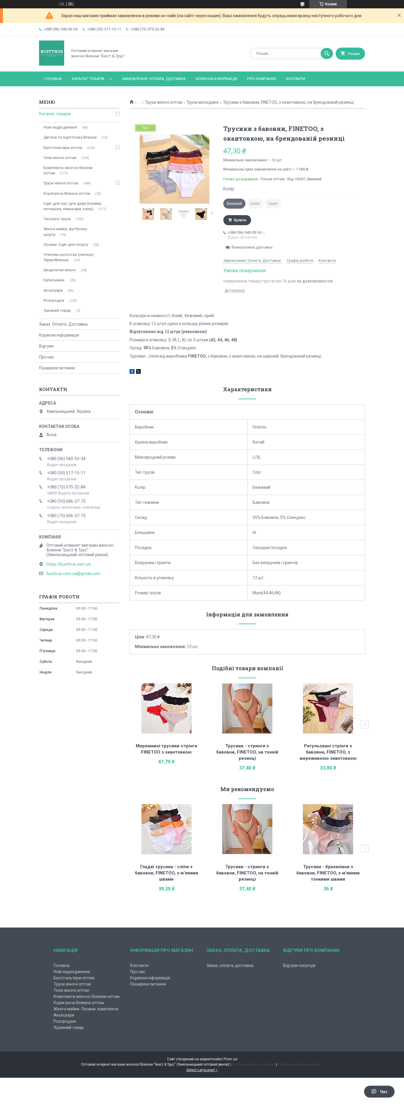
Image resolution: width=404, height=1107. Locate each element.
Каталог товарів (88, 79)
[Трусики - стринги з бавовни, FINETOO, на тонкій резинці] (247, 708)
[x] (138, 372)
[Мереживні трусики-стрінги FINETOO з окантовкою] (166, 708)
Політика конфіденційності (300, 1064)
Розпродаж (53, 300)
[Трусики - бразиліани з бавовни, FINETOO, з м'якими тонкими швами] (328, 829)
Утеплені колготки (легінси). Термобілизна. (68, 257)
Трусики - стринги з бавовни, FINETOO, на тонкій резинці (247, 752)
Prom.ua (230, 1059)
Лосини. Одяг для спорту (65, 244)
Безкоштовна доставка (252, 247)
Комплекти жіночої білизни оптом (68, 170)
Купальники (53, 280)
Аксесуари (53, 290)
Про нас (46, 357)
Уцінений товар (57, 310)
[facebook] (132, 372)
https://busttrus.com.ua (68, 564)
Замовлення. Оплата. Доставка (154, 79)
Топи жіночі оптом (59, 157)
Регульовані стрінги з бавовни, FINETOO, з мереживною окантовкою (328, 752)
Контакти (295, 79)
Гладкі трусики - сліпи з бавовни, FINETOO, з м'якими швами (167, 873)
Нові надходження (60, 127)
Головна (53, 79)
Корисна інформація (216, 79)
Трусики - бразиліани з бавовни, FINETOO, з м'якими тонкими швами (328, 873)
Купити (240, 220)
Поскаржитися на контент (253, 1064)
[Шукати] (327, 53)
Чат (383, 1091)
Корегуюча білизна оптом (66, 193)
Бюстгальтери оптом (62, 147)
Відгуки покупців (299, 965)
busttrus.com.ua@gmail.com (73, 573)
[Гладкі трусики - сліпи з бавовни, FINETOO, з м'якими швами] (166, 829)
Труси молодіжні (202, 102)
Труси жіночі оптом (163, 102)
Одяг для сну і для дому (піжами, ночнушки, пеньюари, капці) (72, 206)
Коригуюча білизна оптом (79, 1002)
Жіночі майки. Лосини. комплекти (86, 1009)
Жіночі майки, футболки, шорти (65, 231)
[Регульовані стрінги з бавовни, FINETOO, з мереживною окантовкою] (328, 708)
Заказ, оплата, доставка (229, 965)
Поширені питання (57, 368)
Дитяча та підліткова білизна (70, 137)
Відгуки (46, 346)
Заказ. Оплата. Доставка (63, 324)
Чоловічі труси (57, 219)
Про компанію (261, 79)
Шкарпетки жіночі (59, 270)
